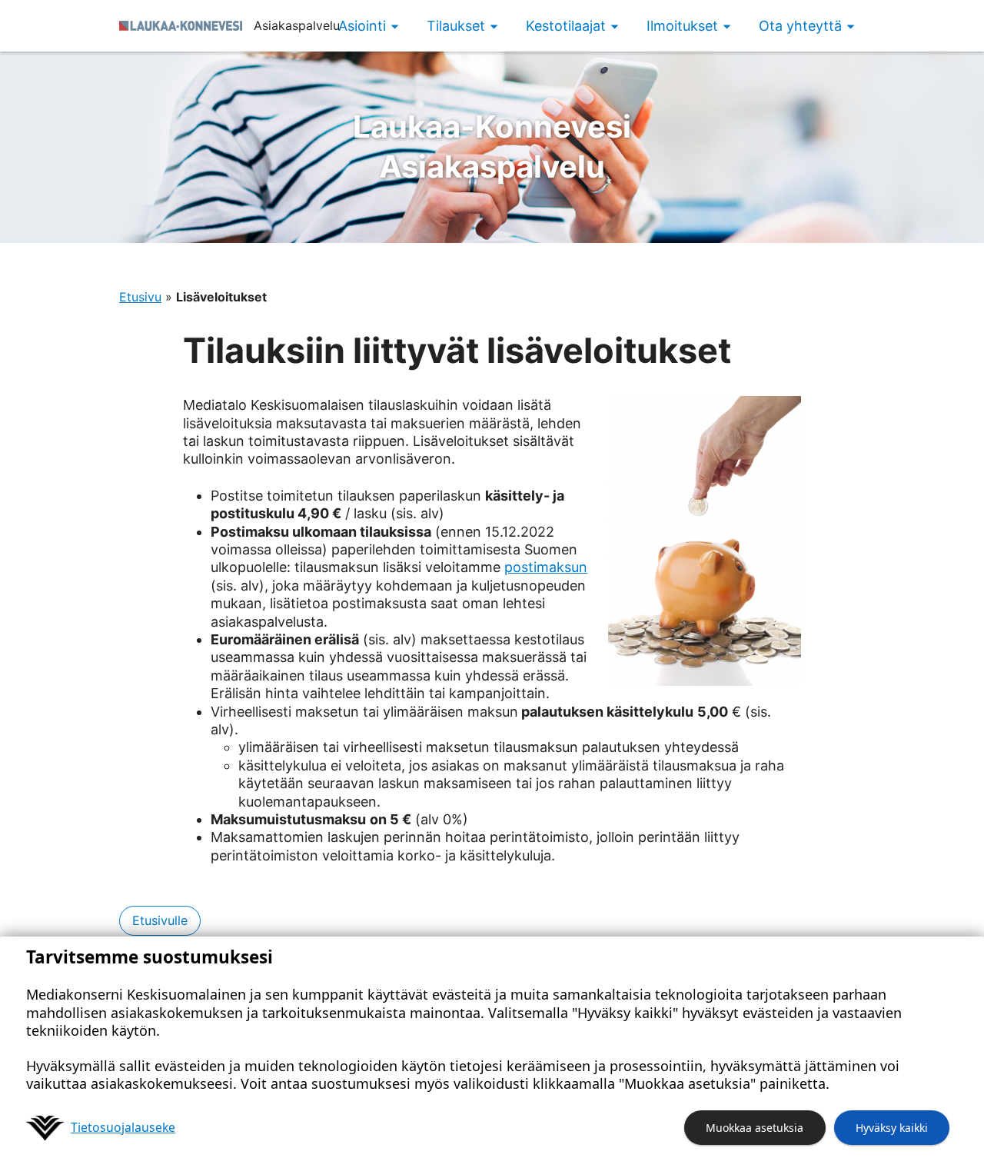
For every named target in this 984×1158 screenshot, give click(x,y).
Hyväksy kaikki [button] (892, 1127)
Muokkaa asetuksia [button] (754, 1127)
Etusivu (140, 296)
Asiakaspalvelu (492, 146)
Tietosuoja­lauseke (123, 1127)
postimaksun (545, 567)
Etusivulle (160, 920)
